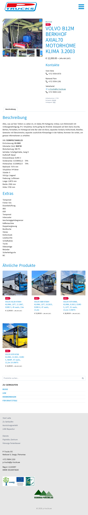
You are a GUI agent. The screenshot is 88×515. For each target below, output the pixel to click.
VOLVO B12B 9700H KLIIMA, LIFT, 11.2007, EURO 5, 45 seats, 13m (14, 305)
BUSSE (49, 22)
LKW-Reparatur (9, 429)
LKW (4, 393)
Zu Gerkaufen (8, 422)
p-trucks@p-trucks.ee (57, 89)
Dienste (6, 436)
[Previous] (4, 53)
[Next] (41, 53)
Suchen (83, 378)
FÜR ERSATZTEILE (10, 400)
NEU (54, 102)
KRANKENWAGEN (9, 397)
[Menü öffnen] (81, 7)
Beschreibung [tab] (10, 109)
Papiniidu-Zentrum (10, 439)
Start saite (7, 418)
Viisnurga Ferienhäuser (11, 443)
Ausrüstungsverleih (10, 425)
